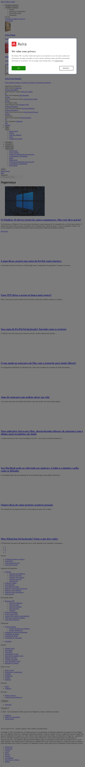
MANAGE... (66, 68)
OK (19, 68)
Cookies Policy (59, 61)
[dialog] (42, 56)
